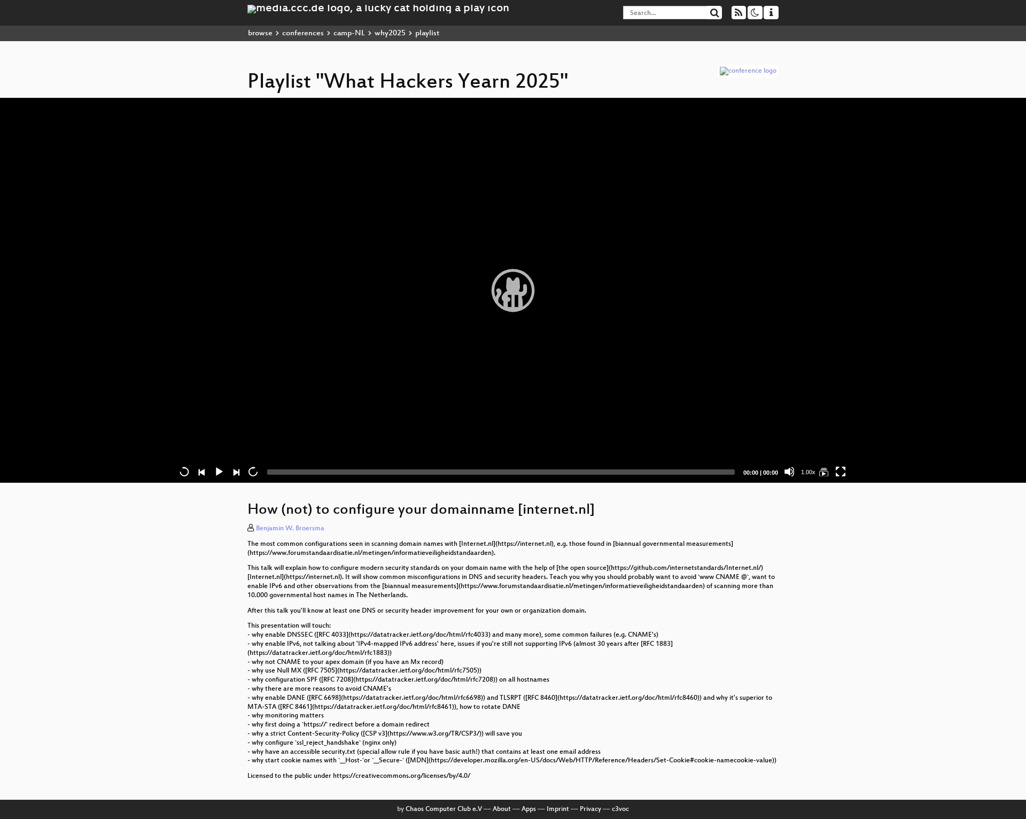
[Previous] (201, 471)
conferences (303, 33)
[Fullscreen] (840, 471)
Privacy (590, 809)
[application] (513, 290)
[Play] (513, 290)
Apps (529, 809)
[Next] (235, 471)
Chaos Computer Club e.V (444, 809)
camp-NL (349, 33)
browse (260, 33)
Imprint (558, 809)
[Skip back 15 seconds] (184, 471)
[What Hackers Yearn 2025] (823, 471)
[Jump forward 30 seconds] (253, 471)
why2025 (390, 33)
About (502, 809)
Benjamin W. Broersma (290, 528)
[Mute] (789, 471)
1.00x (808, 472)
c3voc (620, 809)
